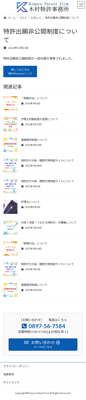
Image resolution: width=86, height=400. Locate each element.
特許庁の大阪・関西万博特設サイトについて (47, 160)
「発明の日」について (34, 98)
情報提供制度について (34, 139)
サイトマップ (11, 382)
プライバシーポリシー (16, 366)
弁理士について (30, 202)
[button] (20, 71)
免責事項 (8, 374)
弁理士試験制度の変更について (39, 119)
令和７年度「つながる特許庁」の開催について (49, 222)
